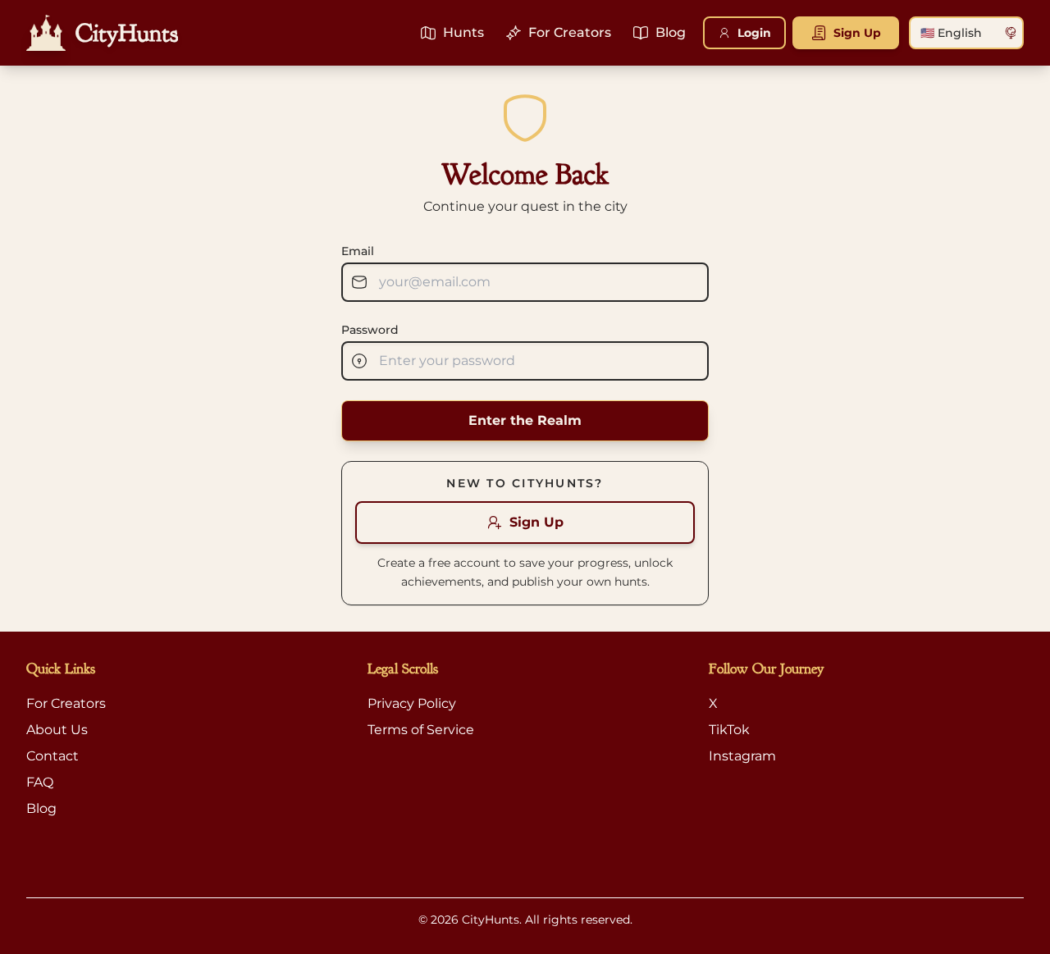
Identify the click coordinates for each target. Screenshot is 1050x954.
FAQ (39, 782)
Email (357, 251)
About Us (57, 729)
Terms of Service (421, 729)
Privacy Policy (412, 703)
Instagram (742, 756)
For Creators (66, 703)
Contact (52, 756)
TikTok (729, 729)
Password (370, 329)
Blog (41, 808)
